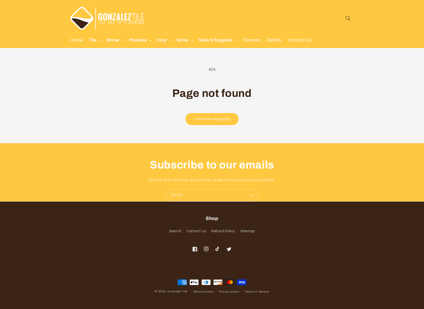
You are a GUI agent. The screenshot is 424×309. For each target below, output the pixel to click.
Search (175, 231)
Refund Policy (223, 231)
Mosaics (138, 40)
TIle (93, 40)
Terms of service (257, 291)
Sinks (182, 40)
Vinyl (162, 40)
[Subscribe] (252, 195)
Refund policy (203, 291)
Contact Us (196, 231)
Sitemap (247, 231)
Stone (113, 40)
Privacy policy (229, 291)
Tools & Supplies (215, 40)
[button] (95, 40)
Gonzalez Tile (177, 291)
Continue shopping (212, 119)
